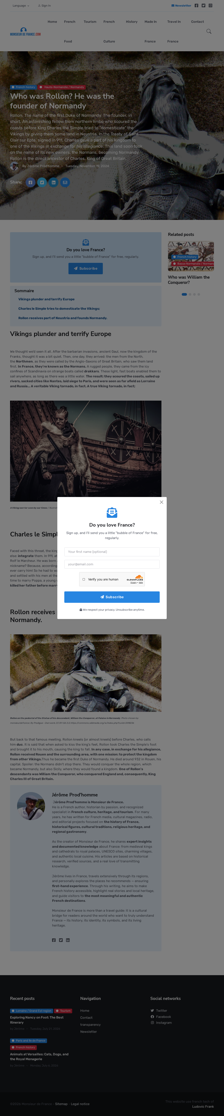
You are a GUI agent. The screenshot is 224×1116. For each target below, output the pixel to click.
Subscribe (115, 597)
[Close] (161, 502)
